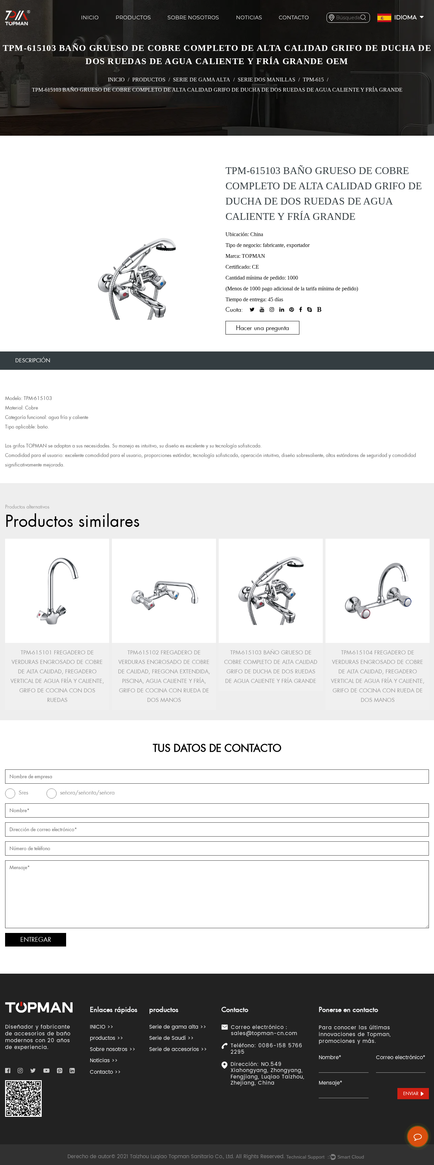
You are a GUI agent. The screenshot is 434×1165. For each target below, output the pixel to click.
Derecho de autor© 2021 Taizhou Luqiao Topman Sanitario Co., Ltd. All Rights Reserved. (175, 1156)
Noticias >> (104, 1060)
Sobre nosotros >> (112, 1049)
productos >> (106, 1038)
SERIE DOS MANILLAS (266, 79)
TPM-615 (313, 79)
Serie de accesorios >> (178, 1049)
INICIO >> (101, 1027)
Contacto (294, 17)
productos (133, 17)
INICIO (90, 17)
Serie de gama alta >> (177, 1027)
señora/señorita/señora (87, 792)
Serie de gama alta (201, 79)
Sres (23, 792)
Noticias (249, 17)
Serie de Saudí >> (171, 1038)
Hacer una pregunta (262, 328)
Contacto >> (105, 1072)
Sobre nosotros (193, 17)
